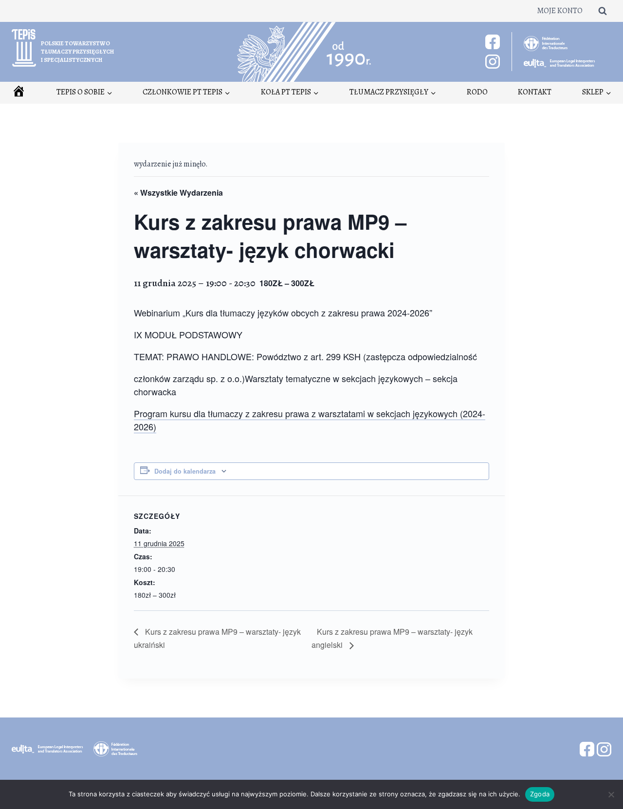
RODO (477, 92)
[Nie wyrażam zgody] (611, 794)
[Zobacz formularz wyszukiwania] (602, 10)
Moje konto (560, 10)
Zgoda (540, 794)
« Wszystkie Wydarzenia (178, 192)
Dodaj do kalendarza (185, 471)
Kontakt (534, 92)
